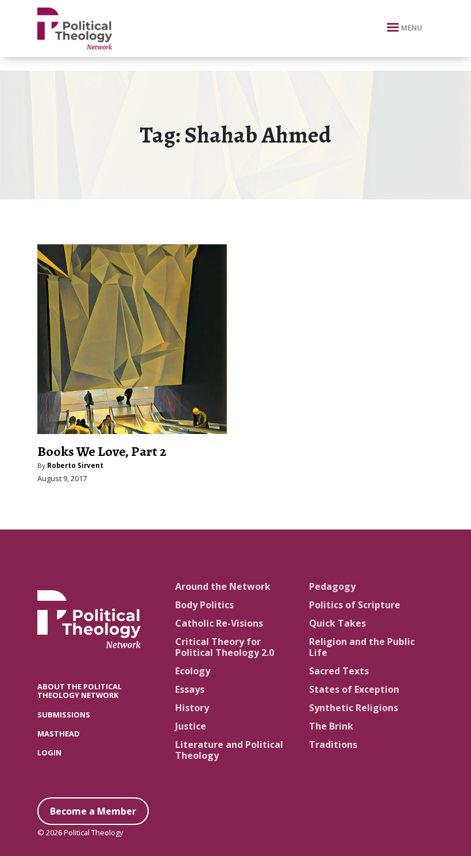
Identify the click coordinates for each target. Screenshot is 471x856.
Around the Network (223, 586)
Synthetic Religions (353, 707)
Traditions (333, 744)
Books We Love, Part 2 (102, 451)
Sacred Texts (339, 671)
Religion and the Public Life (362, 647)
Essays (189, 689)
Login (49, 752)
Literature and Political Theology (229, 750)
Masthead (58, 733)
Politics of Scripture (354, 604)
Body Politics (204, 604)
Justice (190, 726)
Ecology (192, 671)
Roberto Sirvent (75, 465)
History (192, 707)
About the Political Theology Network (79, 690)
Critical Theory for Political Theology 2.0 (224, 647)
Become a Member (93, 811)
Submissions (63, 714)
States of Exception (354, 689)
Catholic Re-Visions (219, 623)
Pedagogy (332, 586)
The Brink (331, 726)
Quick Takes (337, 623)
